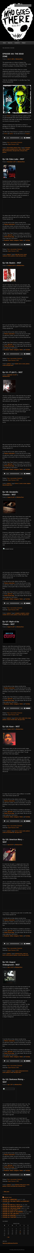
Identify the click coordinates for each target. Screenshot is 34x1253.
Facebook (6, 240)
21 (20, 1232)
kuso (21, 831)
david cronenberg (10, 149)
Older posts (6, 1191)
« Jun (8, 1237)
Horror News (10, 147)
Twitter (11, 240)
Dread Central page (9, 236)
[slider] (28, 137)
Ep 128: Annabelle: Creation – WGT (10, 493)
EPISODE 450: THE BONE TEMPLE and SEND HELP (16, 1201)
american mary (18, 953)
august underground (20, 1071)
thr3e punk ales (14, 1186)
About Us (10, 42)
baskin (16, 363)
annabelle (17, 613)
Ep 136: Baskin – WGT (12, 262)
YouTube (28, 240)
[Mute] (25, 138)
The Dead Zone (8, 150)
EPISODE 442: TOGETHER (9, 1217)
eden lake (17, 254)
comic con (25, 953)
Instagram (27, 133)
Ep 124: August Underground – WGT (11, 963)
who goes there (16, 150)
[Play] (5, 138)
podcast (15, 147)
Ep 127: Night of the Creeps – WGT (11, 622)
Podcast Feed (8, 1197)
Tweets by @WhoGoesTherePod (10, 1243)
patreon (11, 955)
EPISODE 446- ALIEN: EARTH (10, 1210)
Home (4, 42)
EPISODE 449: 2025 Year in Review (11, 1204)
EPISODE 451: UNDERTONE (10, 1199)
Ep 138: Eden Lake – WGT (13, 159)
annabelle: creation (24, 613)
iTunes (5, 133)
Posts (19, 147)
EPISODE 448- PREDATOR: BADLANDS (13, 1206)
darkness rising (19, 1184)
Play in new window (12, 142)
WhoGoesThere (19, 59)
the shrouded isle (10, 832)
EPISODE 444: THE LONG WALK (11, 1213)
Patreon (24, 42)
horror (16, 149)
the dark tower (13, 719)
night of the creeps (26, 718)
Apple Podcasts (12, 144)
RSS (18, 144)
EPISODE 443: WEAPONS (9, 1215)
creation (4, 614)
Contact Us (17, 42)
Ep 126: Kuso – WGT (11, 726)
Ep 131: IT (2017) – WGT (13, 372)
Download (19, 142)
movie (20, 149)
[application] (17, 138)
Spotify (11, 133)
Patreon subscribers (9, 224)
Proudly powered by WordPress (17, 1249)
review (23, 149)
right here (10, 235)
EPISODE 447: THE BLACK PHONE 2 (12, 1208)
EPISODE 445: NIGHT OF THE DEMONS (13, 1212)
